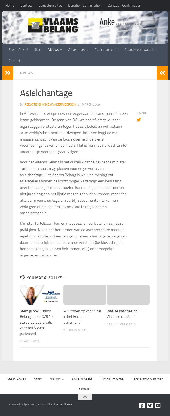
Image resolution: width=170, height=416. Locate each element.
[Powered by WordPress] (25, 404)
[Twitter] (150, 406)
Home (9, 5)
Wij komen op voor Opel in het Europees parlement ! (82, 317)
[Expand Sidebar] (7, 73)
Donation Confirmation (85, 5)
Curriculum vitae (50, 5)
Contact (26, 5)
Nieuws (53, 49)
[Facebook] (142, 406)
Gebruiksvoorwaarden (140, 49)
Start (38, 49)
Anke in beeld (78, 49)
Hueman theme (62, 404)
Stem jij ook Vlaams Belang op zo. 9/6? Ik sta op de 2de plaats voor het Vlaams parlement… (36, 322)
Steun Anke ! (18, 49)
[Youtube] (158, 406)
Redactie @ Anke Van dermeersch (50, 104)
